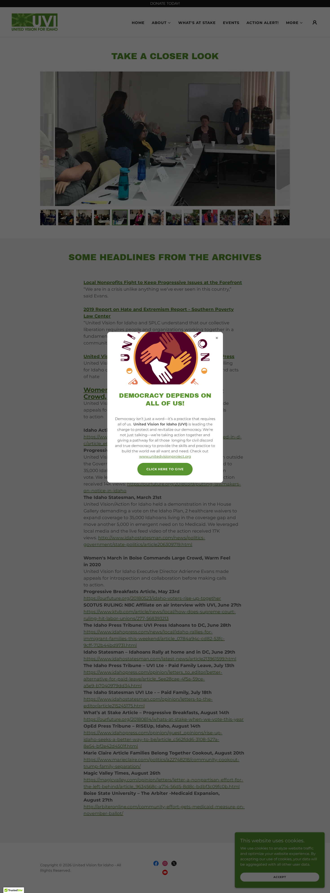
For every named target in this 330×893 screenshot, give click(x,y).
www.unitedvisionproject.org (165, 456)
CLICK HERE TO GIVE (165, 469)
